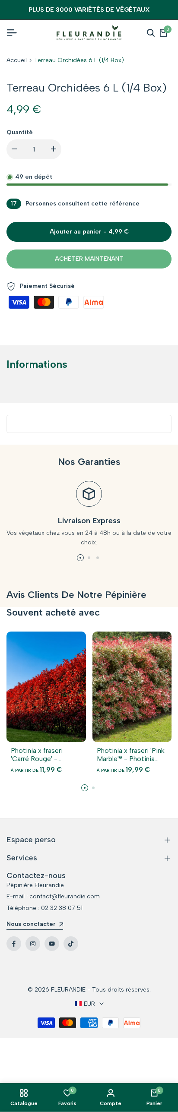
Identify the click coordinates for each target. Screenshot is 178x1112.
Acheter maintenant (89, 258)
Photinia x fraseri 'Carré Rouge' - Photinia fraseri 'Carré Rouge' (44, 754)
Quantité (19, 132)
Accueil (16, 60)
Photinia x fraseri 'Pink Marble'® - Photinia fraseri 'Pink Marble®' (131, 754)
